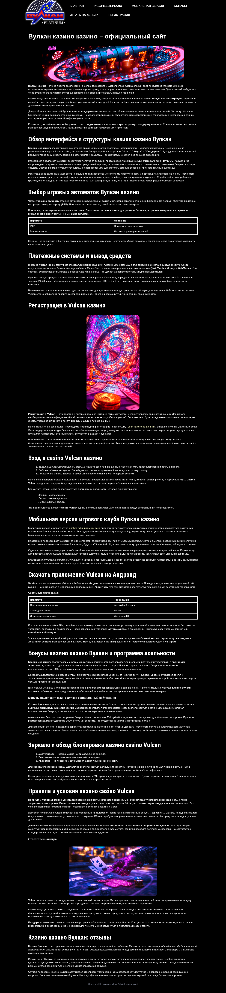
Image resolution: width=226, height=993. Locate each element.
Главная (77, 5)
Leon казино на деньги (141, 426)
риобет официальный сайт (84, 528)
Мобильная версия (148, 5)
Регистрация (119, 14)
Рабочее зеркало (108, 5)
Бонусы (180, 5)
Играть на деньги (84, 14)
